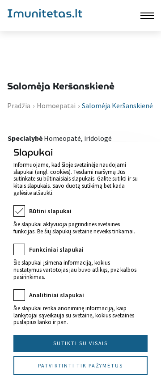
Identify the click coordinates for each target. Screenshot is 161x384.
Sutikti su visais (80, 343)
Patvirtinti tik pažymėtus (80, 365)
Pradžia (18, 105)
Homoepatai (56, 105)
